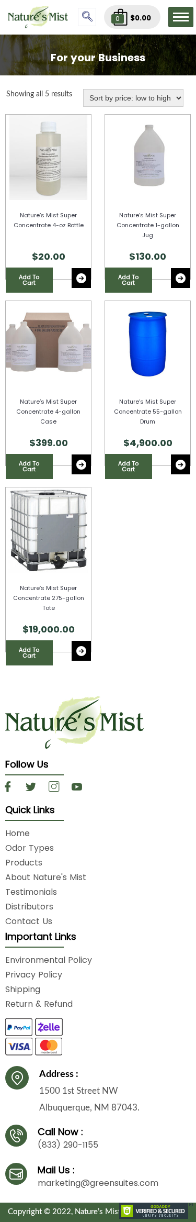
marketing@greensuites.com (98, 1183)
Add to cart (29, 280)
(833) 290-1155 (68, 1145)
